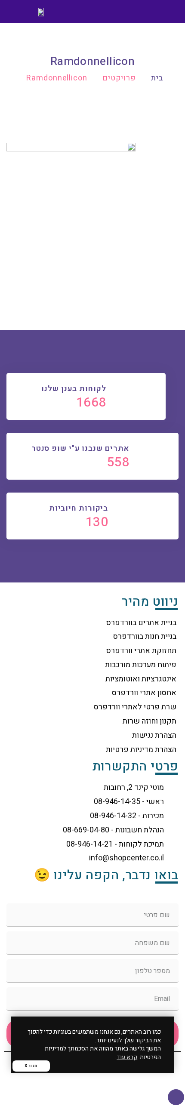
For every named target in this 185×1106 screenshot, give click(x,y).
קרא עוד (127, 1057)
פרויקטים (119, 78)
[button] (166, 12)
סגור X (31, 1066)
